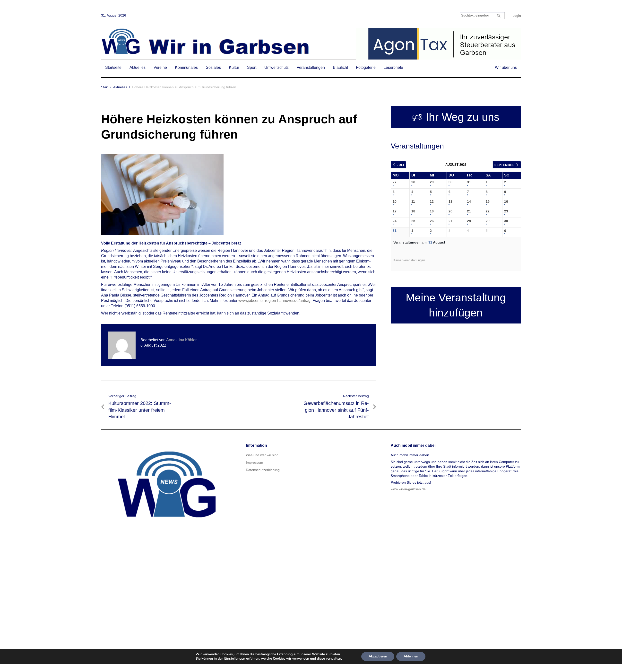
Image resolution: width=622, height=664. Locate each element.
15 (488, 201)
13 (450, 201)
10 (395, 201)
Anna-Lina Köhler (181, 340)
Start (104, 87)
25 (413, 221)
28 (413, 182)
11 (413, 201)
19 (432, 211)
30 (450, 182)
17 (395, 211)
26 (432, 221)
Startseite (113, 67)
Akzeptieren (378, 656)
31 (469, 182)
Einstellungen (234, 658)
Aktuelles (138, 67)
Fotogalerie (366, 67)
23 (506, 211)
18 (413, 211)
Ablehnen (411, 656)
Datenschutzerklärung (263, 470)
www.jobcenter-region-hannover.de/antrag (274, 300)
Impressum (254, 462)
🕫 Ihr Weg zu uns (456, 117)
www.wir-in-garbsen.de (408, 489)
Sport (251, 67)
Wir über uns (506, 67)
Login (516, 15)
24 (395, 221)
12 (432, 201)
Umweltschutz (276, 67)
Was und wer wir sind (262, 455)
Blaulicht (340, 67)
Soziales (213, 67)
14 (469, 201)
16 (506, 201)
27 (395, 182)
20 (450, 211)
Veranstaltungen (311, 67)
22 (488, 211)
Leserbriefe (393, 67)
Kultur (234, 67)
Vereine (160, 67)
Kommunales (186, 67)
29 (432, 182)
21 (469, 211)
